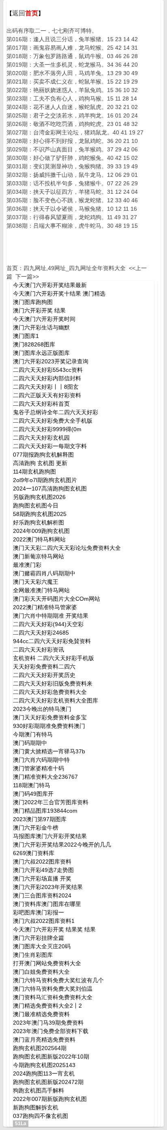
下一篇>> (27, 276)
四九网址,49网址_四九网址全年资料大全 (75, 268)
